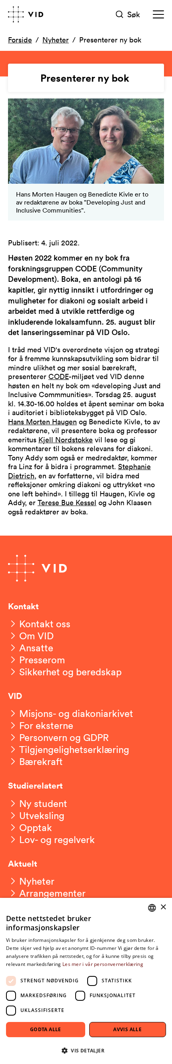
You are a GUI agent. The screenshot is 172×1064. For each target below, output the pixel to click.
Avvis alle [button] (127, 1029)
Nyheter (55, 39)
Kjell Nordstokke (65, 439)
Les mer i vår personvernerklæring (102, 964)
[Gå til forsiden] (25, 14)
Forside (20, 39)
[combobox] (152, 908)
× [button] (163, 907)
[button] (86, 1050)
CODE (58, 376)
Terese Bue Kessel (67, 502)
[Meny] (158, 14)
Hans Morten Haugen (42, 421)
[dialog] (86, 981)
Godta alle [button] (45, 1029)
